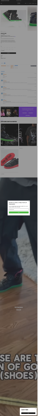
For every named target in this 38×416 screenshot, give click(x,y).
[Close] (29, 201)
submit (19, 212)
